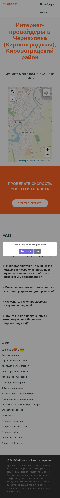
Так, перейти (26, 251)
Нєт (37, 251)
